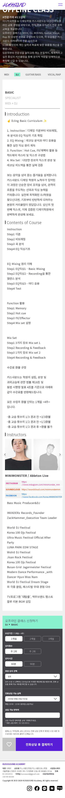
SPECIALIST (13, 98)
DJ (17, 74)
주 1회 (14, 651)
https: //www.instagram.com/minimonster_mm (41, 483)
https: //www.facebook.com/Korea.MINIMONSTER (42, 495)
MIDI (6, 74)
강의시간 (8, 658)
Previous (5, 454)
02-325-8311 (24, 723)
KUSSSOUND (14, 5)
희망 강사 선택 (11, 671)
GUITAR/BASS (33, 74)
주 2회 (32, 651)
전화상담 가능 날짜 (13, 693)
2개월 (32, 638)
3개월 (51, 638)
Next (60, 454)
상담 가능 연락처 (12, 709)
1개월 (14, 638)
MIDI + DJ (11, 103)
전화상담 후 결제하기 (39, 744)
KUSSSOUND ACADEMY (13, 764)
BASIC (9, 92)
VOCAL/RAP (54, 74)
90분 (32, 664)
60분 (13, 664)
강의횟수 (8, 645)
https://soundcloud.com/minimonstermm (41, 489)
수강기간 (14, 633)
